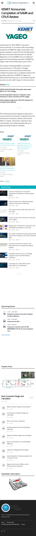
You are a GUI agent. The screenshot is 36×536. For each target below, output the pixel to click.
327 (18, 222)
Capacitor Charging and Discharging (17, 450)
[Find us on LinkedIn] (1, 531)
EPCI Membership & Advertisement (10, 524)
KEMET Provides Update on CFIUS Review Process (7, 144)
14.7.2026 (12, 259)
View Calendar (5, 335)
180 (18, 268)
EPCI (4, 515)
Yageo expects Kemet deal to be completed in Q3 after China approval (7, 168)
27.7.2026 (12, 249)
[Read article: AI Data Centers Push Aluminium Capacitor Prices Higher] (3, 219)
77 (18, 205)
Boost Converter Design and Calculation (18, 407)
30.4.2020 (3, 21)
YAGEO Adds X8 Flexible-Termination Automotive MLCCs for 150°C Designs (15, 90)
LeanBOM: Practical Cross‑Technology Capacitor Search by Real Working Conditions (20, 255)
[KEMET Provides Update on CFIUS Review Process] (7, 138)
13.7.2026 (12, 268)
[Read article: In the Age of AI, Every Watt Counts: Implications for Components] (3, 265)
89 (18, 197)
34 (18, 230)
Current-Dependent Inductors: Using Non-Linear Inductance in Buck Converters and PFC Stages (15, 96)
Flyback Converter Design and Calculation (19, 435)
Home (3, 522)
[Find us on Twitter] (4, 531)
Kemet (7, 181)
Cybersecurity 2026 (13, 321)
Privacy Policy (10, 522)
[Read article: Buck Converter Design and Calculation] (18, 382)
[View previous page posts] (16, 107)
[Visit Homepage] (18, 3)
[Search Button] (34, 2)
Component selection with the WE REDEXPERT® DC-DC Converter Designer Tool (20, 329)
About (23, 524)
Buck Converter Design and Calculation (12, 397)
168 (18, 259)
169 (18, 249)
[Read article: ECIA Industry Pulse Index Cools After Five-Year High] (3, 211)
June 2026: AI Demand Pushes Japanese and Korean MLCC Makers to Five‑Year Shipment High (22, 235)
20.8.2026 (12, 197)
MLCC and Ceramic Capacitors (16, 421)
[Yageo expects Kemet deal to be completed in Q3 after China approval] (7, 161)
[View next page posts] (19, 107)
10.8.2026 (12, 214)
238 (18, 240)
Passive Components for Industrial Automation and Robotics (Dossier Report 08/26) (21, 193)
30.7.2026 (12, 222)
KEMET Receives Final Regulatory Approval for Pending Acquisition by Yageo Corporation (24, 146)
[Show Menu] (2, 2)
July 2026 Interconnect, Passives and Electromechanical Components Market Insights (21, 245)
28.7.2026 (12, 240)
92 (18, 214)
